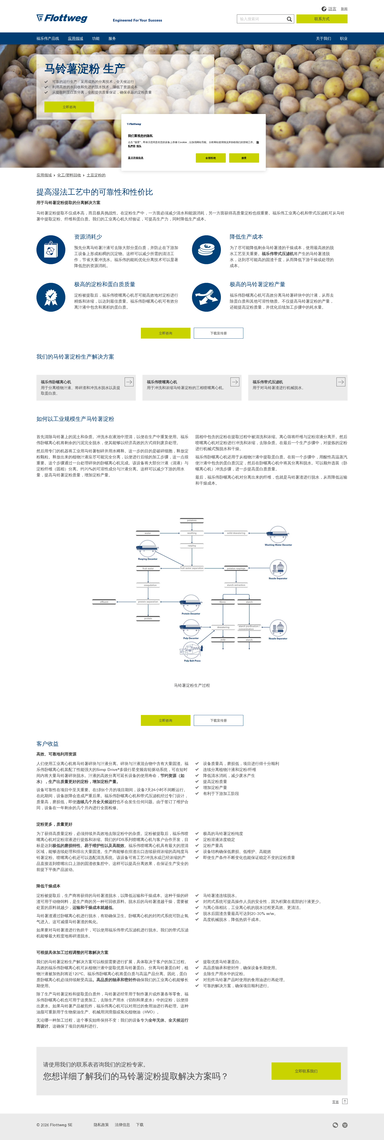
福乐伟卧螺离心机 (80, 387)
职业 (344, 39)
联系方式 (322, 18)
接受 (244, 158)
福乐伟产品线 (47, 39)
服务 (112, 39)
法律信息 (122, 1124)
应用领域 (75, 39)
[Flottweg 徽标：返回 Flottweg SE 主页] (62, 18)
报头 (138, 146)
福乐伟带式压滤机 (279, 384)
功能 (96, 39)
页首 (335, 1102)
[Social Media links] (340, 1125)
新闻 (344, 8)
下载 (140, 1124)
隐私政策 (101, 1124)
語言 (332, 8)
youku (345, 1125)
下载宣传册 (218, 333)
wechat (335, 1125)
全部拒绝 (211, 158)
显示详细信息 (135, 157)
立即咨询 (69, 107)
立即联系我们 (306, 1071)
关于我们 (323, 39)
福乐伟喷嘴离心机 (186, 384)
